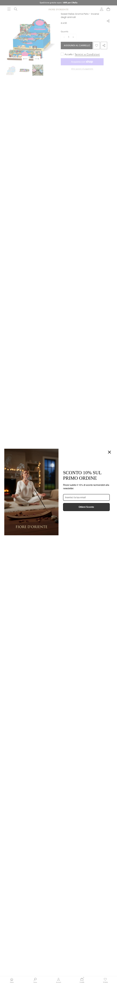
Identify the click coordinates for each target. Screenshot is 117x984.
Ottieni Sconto (86, 507)
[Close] (109, 452)
